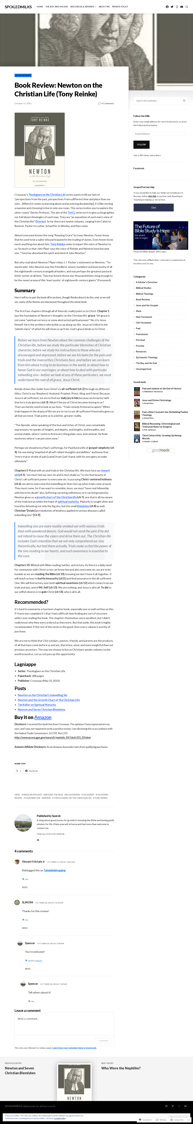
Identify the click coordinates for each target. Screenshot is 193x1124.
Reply (25, 887)
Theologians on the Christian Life (73, 798)
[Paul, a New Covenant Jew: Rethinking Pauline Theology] (137, 414)
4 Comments (107, 103)
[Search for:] (156, 101)
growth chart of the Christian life (56, 497)
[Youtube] (182, 7)
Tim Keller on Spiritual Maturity (37, 704)
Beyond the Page (54, 794)
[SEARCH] (186, 6)
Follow (141, 144)
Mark (138, 311)
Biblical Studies (143, 288)
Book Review (73, 794)
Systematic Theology (147, 357)
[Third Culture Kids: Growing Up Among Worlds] (137, 438)
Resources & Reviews (82, 6)
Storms (40, 221)
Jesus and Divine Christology (156, 400)
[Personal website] (38, 840)
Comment (103, 1040)
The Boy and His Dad (56, 6)
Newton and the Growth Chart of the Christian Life (49, 700)
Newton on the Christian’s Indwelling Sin (42, 695)
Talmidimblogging (55, 870)
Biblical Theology (144, 294)
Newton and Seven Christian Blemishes (41, 709)
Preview (140, 346)
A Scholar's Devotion (146, 282)
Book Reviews (23, 75)
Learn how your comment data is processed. (74, 1048)
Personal (140, 340)
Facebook (138, 168)
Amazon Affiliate (32, 794)
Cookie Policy (60, 1118)
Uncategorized (143, 369)
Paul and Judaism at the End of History (161, 388)
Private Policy (120, 6)
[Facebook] (167, 7)
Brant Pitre (148, 403)
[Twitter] (172, 7)
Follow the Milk (141, 115)
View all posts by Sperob (50, 834)
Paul (138, 328)
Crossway (88, 794)
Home (40, 6)
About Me (104, 6)
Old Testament (143, 322)
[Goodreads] (177, 7)
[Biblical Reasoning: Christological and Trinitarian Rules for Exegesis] (137, 426)
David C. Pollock (151, 441)
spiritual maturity (68, 501)
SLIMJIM (27, 902)
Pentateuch (142, 334)
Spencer (30, 943)
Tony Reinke (57, 244)
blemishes (83, 506)
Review (47, 798)
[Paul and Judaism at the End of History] (137, 391)
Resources (141, 351)
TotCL (71, 212)
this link (152, 196)
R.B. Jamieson (150, 430)
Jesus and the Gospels (147, 305)
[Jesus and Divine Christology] (137, 403)
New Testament (144, 317)
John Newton (32, 798)
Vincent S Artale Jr (33, 861)
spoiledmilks (18, 7)
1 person (38, 960)
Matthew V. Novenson (153, 391)
